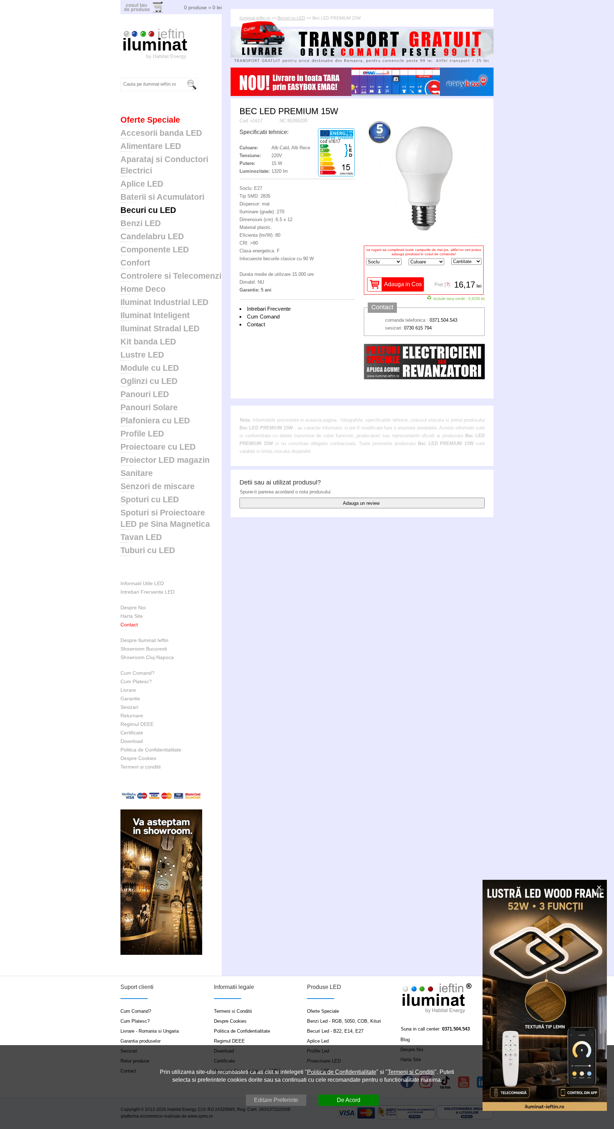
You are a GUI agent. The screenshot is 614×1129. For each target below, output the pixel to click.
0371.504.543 (443, 320)
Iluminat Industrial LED (164, 302)
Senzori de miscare (157, 486)
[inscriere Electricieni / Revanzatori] (424, 377)
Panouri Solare (149, 407)
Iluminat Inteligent (155, 315)
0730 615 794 (418, 328)
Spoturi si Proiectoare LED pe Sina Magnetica (165, 518)
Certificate (131, 732)
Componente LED (154, 249)
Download (131, 741)
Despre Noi (133, 607)
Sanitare (136, 473)
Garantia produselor (140, 1041)
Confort (135, 262)
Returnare (131, 715)
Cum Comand (263, 317)
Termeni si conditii (140, 767)
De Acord (348, 1100)
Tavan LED (141, 537)
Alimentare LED (150, 146)
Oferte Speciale (150, 119)
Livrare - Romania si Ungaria (149, 1031)
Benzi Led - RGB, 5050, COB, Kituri (344, 1021)
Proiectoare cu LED (158, 446)
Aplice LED (141, 183)
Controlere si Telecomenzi (170, 275)
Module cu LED (149, 368)
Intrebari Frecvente (269, 309)
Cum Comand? (137, 673)
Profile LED (142, 433)
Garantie (130, 698)
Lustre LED (142, 354)
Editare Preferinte (276, 1100)
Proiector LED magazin (165, 460)
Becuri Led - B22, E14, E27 (335, 1031)
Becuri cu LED (148, 210)
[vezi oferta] (545, 995)
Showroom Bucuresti (143, 649)
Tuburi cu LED (147, 550)
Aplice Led (318, 1041)
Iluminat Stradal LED (160, 328)
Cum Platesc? (136, 681)
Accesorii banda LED (161, 133)
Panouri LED (144, 394)
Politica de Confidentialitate (150, 750)
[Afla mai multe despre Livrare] (362, 61)
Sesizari (129, 707)
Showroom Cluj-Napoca (147, 657)
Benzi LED (140, 223)
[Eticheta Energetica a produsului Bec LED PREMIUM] (336, 174)
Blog (405, 1039)
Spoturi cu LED (149, 499)
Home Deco (143, 289)
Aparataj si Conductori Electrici (164, 165)
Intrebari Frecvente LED (147, 592)
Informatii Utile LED (142, 583)
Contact (129, 624)
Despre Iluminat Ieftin (144, 640)
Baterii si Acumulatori (162, 197)
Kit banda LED (148, 341)
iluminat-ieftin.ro (254, 18)
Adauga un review (361, 503)
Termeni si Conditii (233, 1011)
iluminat (154, 44)
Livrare (128, 690)
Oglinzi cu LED (149, 381)
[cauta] (192, 84)
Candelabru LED (152, 236)
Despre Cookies (138, 758)
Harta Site (131, 616)
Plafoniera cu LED (155, 420)
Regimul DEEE (137, 724)
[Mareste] (424, 236)
